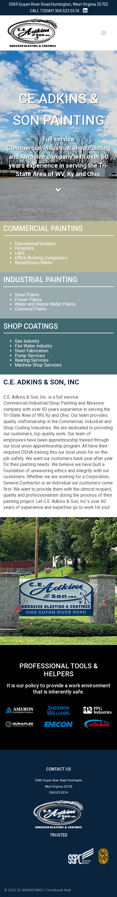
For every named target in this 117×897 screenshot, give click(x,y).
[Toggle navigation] (104, 33)
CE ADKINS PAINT (30, 890)
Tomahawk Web (58, 890)
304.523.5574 (67, 11)
